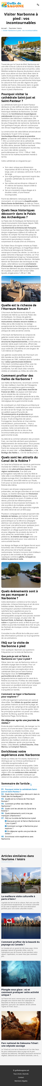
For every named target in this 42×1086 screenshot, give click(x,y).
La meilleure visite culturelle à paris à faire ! (18, 897)
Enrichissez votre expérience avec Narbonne (17, 837)
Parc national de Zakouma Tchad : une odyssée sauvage (20, 1044)
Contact (21, 1077)
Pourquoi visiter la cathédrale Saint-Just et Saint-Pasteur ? (19, 790)
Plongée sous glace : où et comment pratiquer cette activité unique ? (20, 992)
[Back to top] (36, 1080)
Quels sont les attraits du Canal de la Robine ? (18, 809)
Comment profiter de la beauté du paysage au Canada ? (20, 943)
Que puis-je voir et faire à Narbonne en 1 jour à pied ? (22, 822)
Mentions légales (21, 1081)
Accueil (4, 28)
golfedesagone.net (22, 1070)
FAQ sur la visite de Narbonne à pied (18, 818)
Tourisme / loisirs (15, 28)
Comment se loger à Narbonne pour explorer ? (21, 827)
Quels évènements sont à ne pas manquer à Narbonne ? (17, 814)
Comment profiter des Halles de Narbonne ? (16, 805)
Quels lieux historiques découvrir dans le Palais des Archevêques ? (20, 795)
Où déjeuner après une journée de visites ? (20, 832)
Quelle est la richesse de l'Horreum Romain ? (18, 800)
